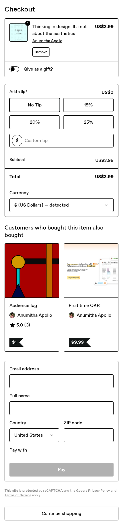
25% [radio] (88, 122)
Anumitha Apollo (47, 40)
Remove (41, 52)
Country (17, 422)
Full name (19, 395)
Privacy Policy (99, 491)
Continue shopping (61, 513)
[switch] (14, 69)
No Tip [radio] (35, 105)
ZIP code (73, 422)
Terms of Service (18, 495)
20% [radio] (35, 122)
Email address (24, 369)
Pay (62, 469)
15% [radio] (88, 105)
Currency (19, 192)
